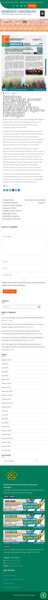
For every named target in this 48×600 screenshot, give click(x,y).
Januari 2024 (6, 446)
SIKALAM (32, 6)
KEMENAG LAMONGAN (19, 11)
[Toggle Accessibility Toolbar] (43, 595)
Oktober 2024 (6, 442)
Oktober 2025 (6, 399)
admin (6, 93)
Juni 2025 (5, 415)
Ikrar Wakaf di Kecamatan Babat (35, 201)
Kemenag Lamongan (13, 563)
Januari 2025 (6, 434)
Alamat (6, 550)
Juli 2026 (5, 364)
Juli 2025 (5, 411)
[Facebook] (13, 6)
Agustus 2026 (6, 360)
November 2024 (7, 438)
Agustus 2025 (6, 407)
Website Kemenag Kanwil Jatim (13, 579)
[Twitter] (17, 6)
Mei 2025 (5, 419)
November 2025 (7, 395)
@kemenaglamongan (13, 560)
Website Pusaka (8, 583)
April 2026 (5, 376)
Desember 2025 (7, 391)
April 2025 (5, 423)
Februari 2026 (6, 383)
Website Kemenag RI (10, 575)
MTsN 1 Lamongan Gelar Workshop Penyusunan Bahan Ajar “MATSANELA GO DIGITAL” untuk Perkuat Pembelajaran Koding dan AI (23, 347)
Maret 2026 (5, 379)
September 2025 (7, 403)
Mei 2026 (5, 372)
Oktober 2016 (6, 450)
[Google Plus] (25, 6)
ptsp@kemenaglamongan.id (32, 2)
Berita (15, 93)
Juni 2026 (5, 368)
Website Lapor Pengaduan (12, 587)
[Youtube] (21, 6)
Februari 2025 (6, 431)
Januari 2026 (6, 387)
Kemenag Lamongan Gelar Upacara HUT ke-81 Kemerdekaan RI (23, 318)
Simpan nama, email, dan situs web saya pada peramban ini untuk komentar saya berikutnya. (23, 284)
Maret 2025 (5, 427)
